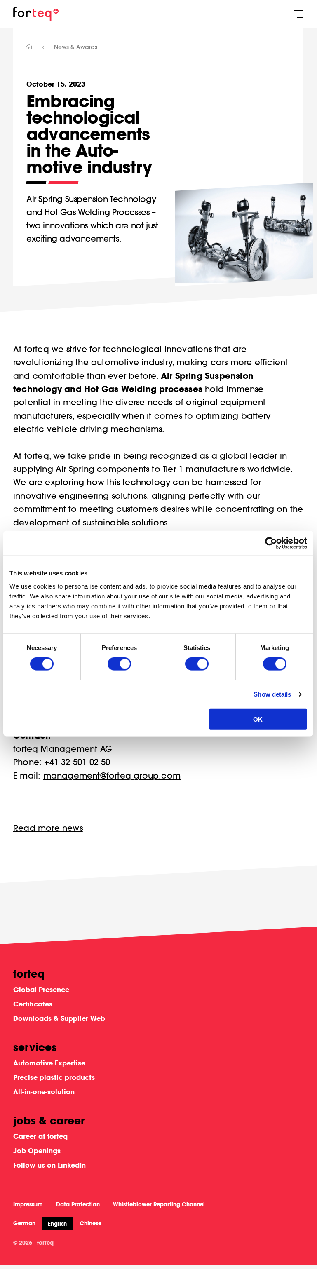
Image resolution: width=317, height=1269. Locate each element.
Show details (272, 694)
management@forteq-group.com (112, 775)
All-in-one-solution (44, 1091)
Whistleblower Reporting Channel (159, 1204)
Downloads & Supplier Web (59, 1018)
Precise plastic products (54, 1077)
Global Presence (41, 989)
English (57, 1223)
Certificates (32, 1004)
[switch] (119, 664)
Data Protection (78, 1204)
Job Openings (37, 1150)
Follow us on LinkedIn (49, 1165)
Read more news (48, 828)
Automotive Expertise (49, 1063)
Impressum (28, 1204)
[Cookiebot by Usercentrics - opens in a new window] (271, 543)
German (24, 1223)
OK (258, 718)
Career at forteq (40, 1136)
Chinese (90, 1223)
